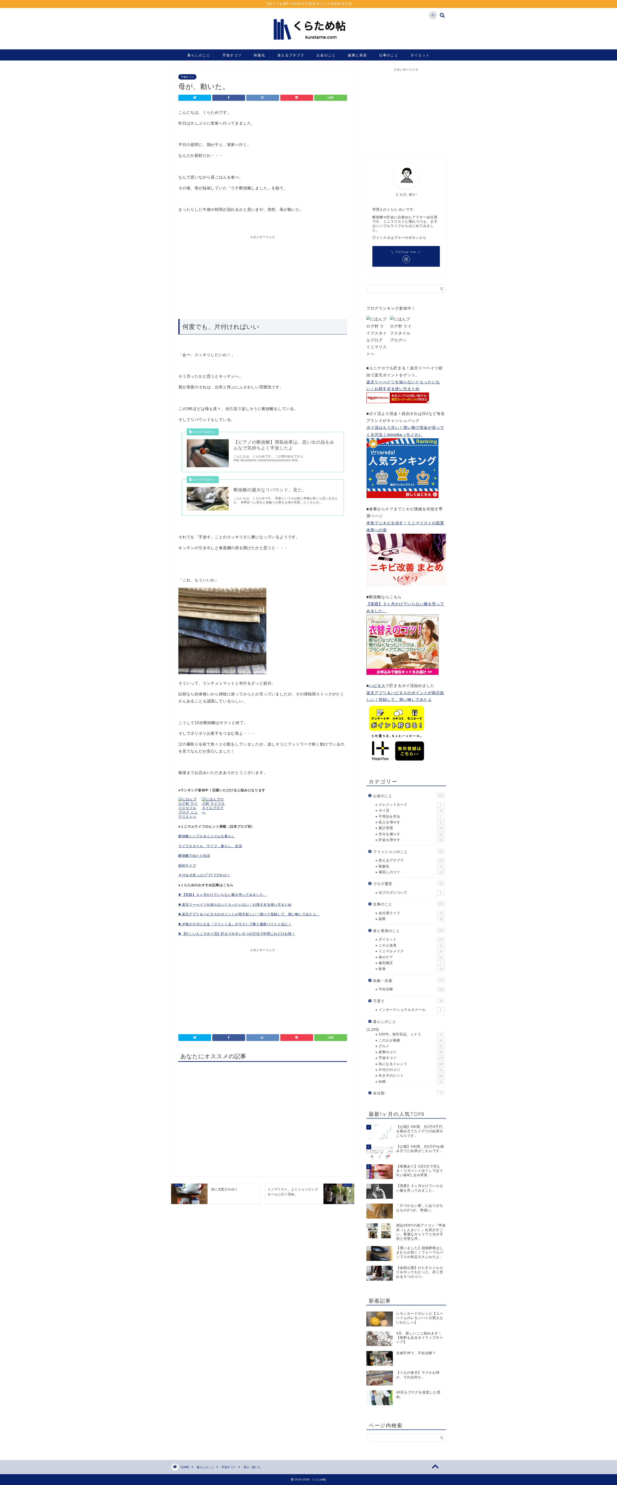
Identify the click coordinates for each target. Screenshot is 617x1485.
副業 (410, 919)
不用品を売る (410, 816)
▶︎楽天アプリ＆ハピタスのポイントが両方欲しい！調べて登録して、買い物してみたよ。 (249, 914)
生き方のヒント (411, 1075)
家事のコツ (410, 1052)
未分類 (407, 1093)
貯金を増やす (410, 840)
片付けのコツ (410, 1070)
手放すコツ (232, 55)
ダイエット (420, 55)
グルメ (410, 1046)
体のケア (410, 957)
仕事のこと (388, 55)
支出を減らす (410, 834)
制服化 (259, 55)
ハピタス (377, 686)
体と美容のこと (408, 931)
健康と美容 (357, 55)
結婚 (410, 1081)
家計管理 (410, 828)
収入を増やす (410, 822)
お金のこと (326, 55)
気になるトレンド (411, 1064)
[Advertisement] (220, 275)
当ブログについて (410, 892)
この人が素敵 (410, 1040)
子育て (407, 1001)
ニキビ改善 (410, 945)
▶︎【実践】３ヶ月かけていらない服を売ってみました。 (222, 895)
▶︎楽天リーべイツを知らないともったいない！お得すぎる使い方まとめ (235, 904)
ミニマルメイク (410, 951)
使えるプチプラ (290, 55)
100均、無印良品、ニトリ (410, 1034)
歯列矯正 (410, 963)
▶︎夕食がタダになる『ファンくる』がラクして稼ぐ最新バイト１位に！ (235, 924)
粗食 (410, 969)
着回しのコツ (411, 872)
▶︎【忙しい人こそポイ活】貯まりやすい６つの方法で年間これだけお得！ (236, 934)
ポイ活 (410, 810)
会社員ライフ (410, 913)
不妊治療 (411, 989)
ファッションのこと (408, 852)
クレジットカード (410, 804)
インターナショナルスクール (410, 1010)
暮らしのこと (198, 55)
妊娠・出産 (408, 981)
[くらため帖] (308, 43)
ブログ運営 (407, 884)
